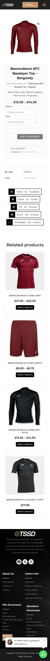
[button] (44, 4)
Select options (25, 307)
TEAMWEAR (30, 178)
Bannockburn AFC (20, 84)
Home (8, 84)
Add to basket (30, 136)
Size (8, 116)
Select (9, 106)
